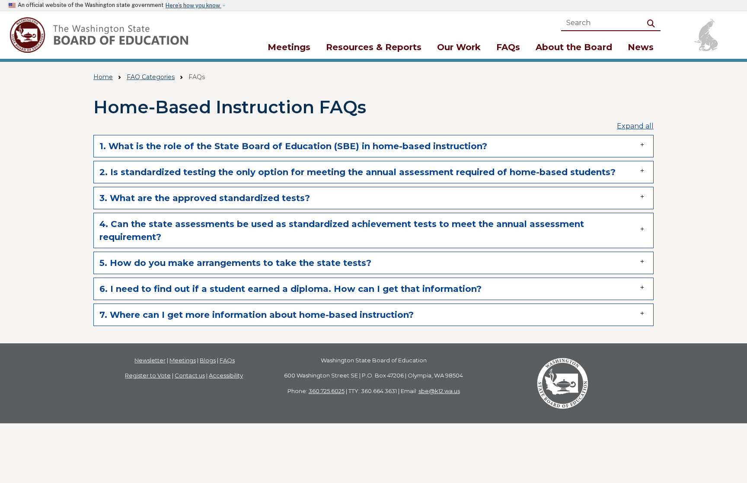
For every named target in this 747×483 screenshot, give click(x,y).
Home (103, 77)
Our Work (459, 47)
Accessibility (226, 375)
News (641, 47)
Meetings (289, 47)
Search (653, 23)
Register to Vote (148, 375)
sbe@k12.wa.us (439, 390)
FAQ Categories (151, 77)
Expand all (635, 126)
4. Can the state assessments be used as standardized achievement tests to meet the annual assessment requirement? (341, 230)
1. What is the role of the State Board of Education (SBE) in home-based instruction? (293, 146)
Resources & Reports (373, 47)
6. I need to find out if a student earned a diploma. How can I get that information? (290, 289)
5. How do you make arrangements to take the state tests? (235, 263)
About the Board (574, 47)
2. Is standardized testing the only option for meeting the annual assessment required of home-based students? (357, 172)
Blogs (208, 360)
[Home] (100, 35)
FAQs (508, 47)
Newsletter (150, 360)
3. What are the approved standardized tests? (204, 198)
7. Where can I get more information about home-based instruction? (256, 315)
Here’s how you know (193, 5)
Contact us (190, 375)
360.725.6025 (327, 390)
